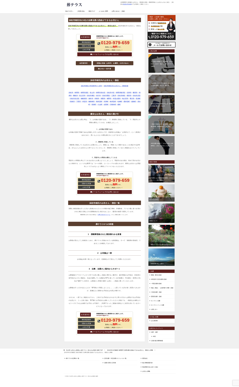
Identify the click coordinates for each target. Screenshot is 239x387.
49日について (153, 221)
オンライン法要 (155, 300)
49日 (154, 336)
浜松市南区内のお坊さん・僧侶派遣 (116, 86)
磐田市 (135, 92)
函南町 (133, 101)
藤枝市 (75, 95)
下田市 (78, 101)
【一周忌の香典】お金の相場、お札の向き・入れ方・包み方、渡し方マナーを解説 (162, 64)
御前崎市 (92, 101)
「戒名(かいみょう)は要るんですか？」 (161, 244)
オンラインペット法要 (157, 305)
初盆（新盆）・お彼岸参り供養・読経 (162, 288)
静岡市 (77, 92)
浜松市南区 (121, 95)
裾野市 (109, 98)
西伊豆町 (127, 101)
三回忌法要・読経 (156, 292)
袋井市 (91, 98)
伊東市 (97, 98)
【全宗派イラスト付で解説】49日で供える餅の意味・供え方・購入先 (162, 84)
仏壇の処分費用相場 (157, 340)
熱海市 (72, 101)
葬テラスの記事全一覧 (72, 358)
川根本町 (113, 104)
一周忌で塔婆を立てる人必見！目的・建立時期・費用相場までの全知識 (162, 125)
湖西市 (103, 98)
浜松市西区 (106, 95)
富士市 (92, 92)
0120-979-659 (127, 4)
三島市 (113, 95)
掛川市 (98, 95)
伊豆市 (84, 101)
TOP (84, 350)
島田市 (129, 95)
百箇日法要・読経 (156, 296)
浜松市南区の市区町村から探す (91, 86)
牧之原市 (125, 98)
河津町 (106, 101)
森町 (119, 104)
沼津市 (129, 92)
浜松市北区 (137, 95)
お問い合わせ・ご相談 (118, 11)
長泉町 (138, 98)
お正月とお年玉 (154, 199)
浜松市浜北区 (74, 98)
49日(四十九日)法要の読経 (159, 279)
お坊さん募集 (146, 371)
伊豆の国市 (117, 98)
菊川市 (132, 98)
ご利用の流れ (81, 11)
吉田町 (106, 104)
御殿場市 (84, 98)
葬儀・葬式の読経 (156, 275)
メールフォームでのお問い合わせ (105, 54)
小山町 (100, 104)
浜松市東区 (91, 95)
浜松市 (71, 92)
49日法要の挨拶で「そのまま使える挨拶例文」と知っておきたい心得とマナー (162, 146)
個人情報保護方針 (147, 362)
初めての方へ (69, 11)
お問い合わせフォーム (104, 214)
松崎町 (120, 101)
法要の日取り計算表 (110, 362)
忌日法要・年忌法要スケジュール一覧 (115, 358)
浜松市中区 (111, 92)
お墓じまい (154, 309)
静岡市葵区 (85, 92)
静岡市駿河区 (120, 92)
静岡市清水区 (100, 92)
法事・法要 (154, 332)
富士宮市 (82, 95)
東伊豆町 (99, 101)
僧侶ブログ (92, 11)
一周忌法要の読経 (156, 283)
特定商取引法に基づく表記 (150, 367)
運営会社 (145, 358)
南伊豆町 (113, 101)
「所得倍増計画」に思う (156, 263)
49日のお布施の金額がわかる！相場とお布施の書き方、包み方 (162, 105)
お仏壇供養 (154, 320)
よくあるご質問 (103, 11)
